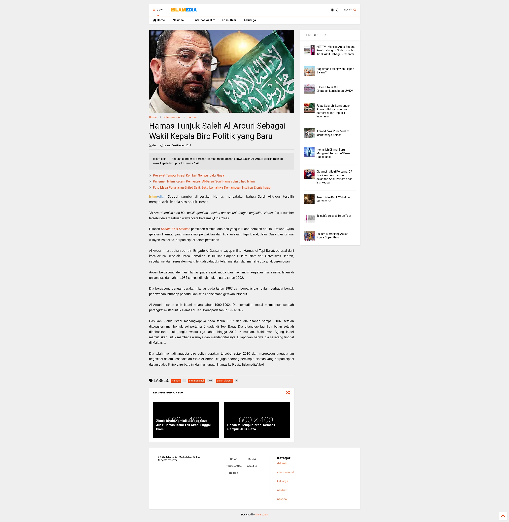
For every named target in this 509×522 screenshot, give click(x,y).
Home (160, 20)
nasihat (282, 490)
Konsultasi (229, 20)
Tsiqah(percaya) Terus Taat (334, 215)
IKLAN (234, 459)
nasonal (282, 499)
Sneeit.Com (261, 514)
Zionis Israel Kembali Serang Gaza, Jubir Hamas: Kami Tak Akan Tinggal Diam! (183, 425)
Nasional (179, 20)
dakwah (282, 463)
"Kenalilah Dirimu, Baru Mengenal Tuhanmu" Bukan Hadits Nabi (334, 153)
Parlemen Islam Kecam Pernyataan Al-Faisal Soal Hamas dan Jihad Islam (204, 181)
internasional (172, 117)
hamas (192, 117)
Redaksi (233, 472)
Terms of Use (234, 466)
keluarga (282, 481)
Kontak (252, 459)
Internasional (203, 20)
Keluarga (250, 20)
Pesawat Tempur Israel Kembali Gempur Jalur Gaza (188, 175)
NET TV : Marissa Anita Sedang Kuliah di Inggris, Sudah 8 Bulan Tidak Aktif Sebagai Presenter (336, 50)
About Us (252, 466)
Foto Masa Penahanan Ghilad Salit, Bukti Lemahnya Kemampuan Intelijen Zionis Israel (212, 187)
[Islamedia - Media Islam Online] (184, 11)
